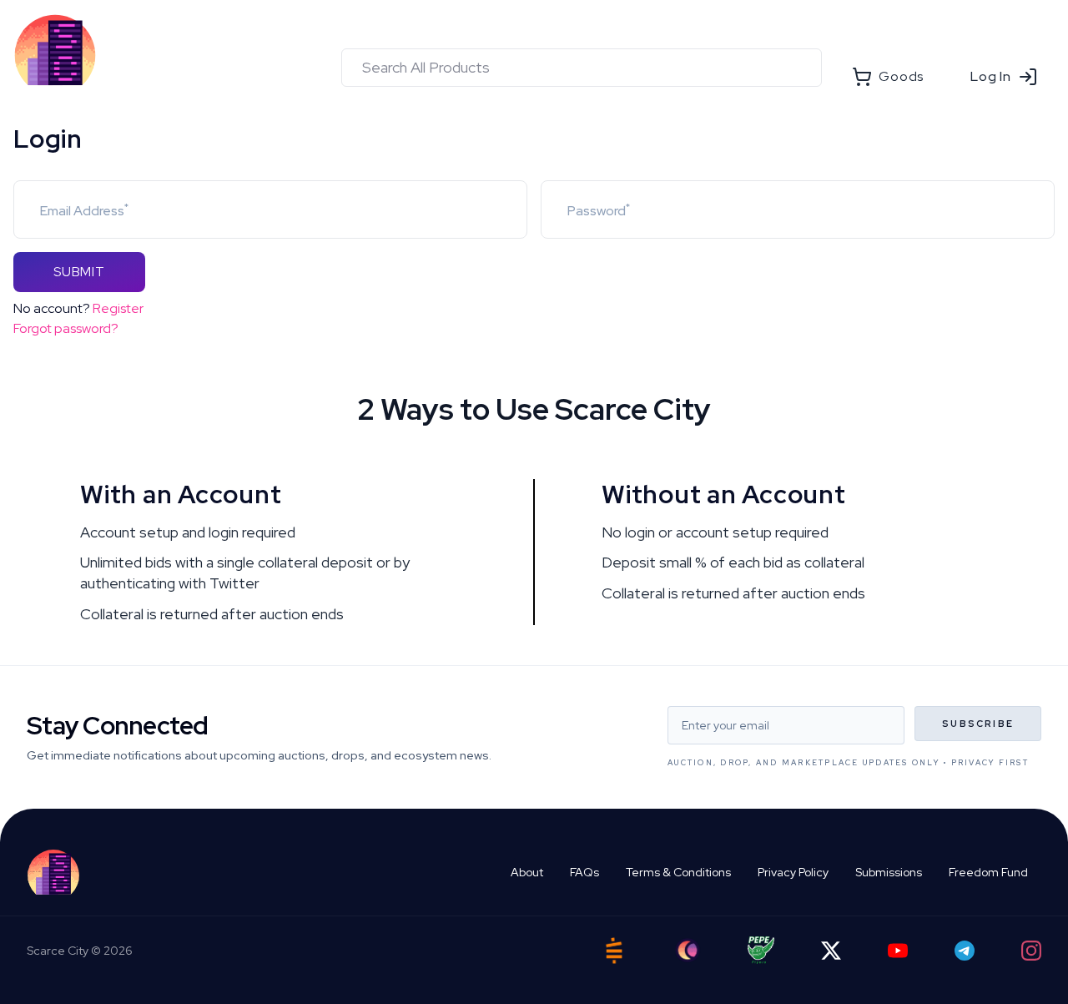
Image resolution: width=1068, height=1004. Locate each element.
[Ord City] (687, 950)
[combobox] (581, 67)
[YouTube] (898, 951)
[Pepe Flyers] (761, 950)
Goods (901, 76)
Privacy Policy (793, 872)
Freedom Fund (988, 872)
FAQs (584, 872)
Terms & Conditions (678, 872)
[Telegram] (965, 951)
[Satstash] (614, 950)
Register (118, 308)
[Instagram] (1031, 951)
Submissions (888, 872)
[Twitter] (831, 951)
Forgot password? (65, 328)
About (527, 872)
